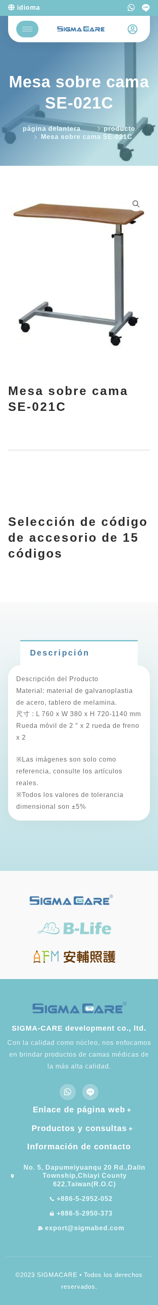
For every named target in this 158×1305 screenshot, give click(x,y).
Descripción (60, 652)
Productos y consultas (79, 1128)
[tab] (79, 652)
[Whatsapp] (131, 8)
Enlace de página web (79, 1109)
